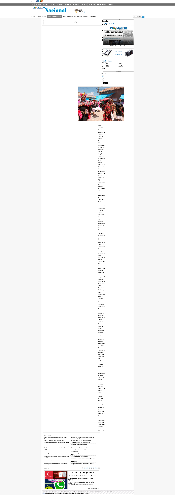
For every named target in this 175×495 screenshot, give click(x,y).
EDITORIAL (38, 4)
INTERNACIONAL (101, 4)
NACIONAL (76, 4)
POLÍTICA (52, 4)
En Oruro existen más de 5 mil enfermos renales (81, 440)
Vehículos (58, 1)
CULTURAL (84, 4)
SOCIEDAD (68, 4)
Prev (82, 468)
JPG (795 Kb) (113, 46)
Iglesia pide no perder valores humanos (79, 456)
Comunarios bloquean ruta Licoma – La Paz (80, 442)
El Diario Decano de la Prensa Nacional (51, 10)
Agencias (85, 16)
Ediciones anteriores (118, 53)
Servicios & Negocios (73, 1)
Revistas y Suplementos (54, 16)
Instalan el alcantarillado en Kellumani (79, 446)
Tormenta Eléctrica (76, 11)
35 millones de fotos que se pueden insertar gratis (82, 481)
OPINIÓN (45, 4)
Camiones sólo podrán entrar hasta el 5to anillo (54, 440)
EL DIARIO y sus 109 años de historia (72, 16)
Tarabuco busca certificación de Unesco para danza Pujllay (56, 446)
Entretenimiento (82, 1)
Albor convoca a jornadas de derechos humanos (54, 460)
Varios (89, 1)
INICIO (32, 4)
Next (99, 468)
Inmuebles (64, 1)
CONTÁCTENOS (65, 492)
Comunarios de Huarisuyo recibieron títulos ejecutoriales (83, 458)
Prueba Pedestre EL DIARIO (99, 1)
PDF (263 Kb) (123, 46)
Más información (92, 488)
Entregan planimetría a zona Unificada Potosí (53, 453)
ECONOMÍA (60, 4)
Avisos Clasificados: (50, 1)
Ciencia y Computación (83, 472)
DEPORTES (92, 4)
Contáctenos (93, 16)
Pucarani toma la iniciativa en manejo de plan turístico (82, 448)
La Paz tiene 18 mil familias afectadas (79, 444)
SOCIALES (110, 4)
